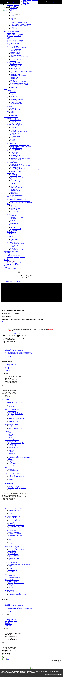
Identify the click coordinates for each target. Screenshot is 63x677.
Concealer (13, 215)
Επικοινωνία (7, 267)
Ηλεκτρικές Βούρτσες (16, 59)
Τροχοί (12, 179)
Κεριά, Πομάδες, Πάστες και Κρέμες (20, 25)
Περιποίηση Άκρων (12, 143)
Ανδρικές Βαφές (14, 95)
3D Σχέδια (13, 192)
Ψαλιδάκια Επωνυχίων (16, 156)
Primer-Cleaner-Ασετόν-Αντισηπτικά (20, 165)
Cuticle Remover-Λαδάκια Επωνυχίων (20, 146)
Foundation (13, 218)
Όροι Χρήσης (8, 356)
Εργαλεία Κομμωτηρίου (10, 44)
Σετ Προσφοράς (8, 252)
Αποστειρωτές (14, 180)
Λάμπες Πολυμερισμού (16, 177)
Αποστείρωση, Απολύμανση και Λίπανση (21, 71)
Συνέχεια (4, 322)
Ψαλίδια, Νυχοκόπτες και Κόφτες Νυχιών (21, 158)
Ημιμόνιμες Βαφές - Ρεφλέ (14, 36)
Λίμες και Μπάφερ (15, 167)
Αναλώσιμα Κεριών (15, 239)
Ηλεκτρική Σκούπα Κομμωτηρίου (19, 84)
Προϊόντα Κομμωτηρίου (13, 62)
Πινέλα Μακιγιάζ (11, 232)
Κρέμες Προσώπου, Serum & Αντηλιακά (21, 202)
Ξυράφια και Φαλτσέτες (16, 103)
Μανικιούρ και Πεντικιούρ (11, 117)
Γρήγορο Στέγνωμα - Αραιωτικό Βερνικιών (21, 123)
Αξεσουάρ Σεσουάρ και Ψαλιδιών (19, 83)
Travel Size (10, 30)
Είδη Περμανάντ (14, 78)
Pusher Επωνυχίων (15, 152)
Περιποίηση (13, 92)
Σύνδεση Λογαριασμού (13, 264)
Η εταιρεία (8, 349)
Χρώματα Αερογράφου (16, 195)
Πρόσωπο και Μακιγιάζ (10, 198)
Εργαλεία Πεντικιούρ (16, 153)
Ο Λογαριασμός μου (9, 261)
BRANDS (6, 260)
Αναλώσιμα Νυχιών (12, 162)
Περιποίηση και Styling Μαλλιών (16, 257)
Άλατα (12, 246)
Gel (11, 21)
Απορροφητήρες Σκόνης (16, 181)
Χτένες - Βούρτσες (15, 109)
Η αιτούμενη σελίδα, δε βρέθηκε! (13, 281)
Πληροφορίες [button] (31, 599)
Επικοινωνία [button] (31, 628)
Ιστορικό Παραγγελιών (11, 366)
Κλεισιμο (47, 674)
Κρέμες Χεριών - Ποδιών (17, 149)
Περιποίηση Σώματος (12, 242)
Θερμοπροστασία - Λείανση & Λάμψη (20, 24)
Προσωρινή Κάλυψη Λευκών (15, 41)
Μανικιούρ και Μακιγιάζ (13, 255)
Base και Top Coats (15, 120)
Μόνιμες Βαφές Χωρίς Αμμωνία (15, 34)
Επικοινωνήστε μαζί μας (11, 358)
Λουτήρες (25, 1)
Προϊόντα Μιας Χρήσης (16, 164)
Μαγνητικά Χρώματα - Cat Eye (18, 131)
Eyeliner (12, 205)
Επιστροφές (8, 370)
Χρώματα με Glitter (15, 130)
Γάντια (12, 80)
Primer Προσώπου (15, 223)
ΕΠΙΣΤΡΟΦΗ (4, 297)
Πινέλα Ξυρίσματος (15, 102)
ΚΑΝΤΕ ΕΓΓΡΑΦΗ (13, 334)
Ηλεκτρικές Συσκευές (13, 46)
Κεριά (12, 237)
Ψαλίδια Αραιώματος (15, 65)
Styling (12, 93)
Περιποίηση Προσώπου (16, 99)
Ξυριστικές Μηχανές (15, 55)
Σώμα (5, 235)
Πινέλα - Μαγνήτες (15, 159)
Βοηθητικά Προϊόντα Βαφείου (15, 40)
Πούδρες (12, 220)
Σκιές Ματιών (14, 211)
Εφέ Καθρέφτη (14, 186)
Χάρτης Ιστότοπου (10, 367)
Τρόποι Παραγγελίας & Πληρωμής (14, 350)
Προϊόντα (13, 108)
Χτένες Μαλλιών (14, 67)
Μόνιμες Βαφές (11, 33)
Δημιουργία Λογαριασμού (14, 263)
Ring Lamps (13, 87)
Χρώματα (13, 121)
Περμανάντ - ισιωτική (13, 43)
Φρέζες (12, 161)
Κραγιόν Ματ (14, 230)
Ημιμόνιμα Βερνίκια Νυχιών (14, 124)
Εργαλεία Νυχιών (11, 151)
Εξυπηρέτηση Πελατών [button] (31, 614)
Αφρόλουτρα (13, 248)
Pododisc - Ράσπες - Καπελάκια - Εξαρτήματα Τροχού (24, 170)
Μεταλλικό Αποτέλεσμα (16, 187)
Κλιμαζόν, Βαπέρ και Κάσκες (16, 476)
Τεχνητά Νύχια (11, 134)
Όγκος (12, 27)
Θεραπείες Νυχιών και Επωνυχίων (19, 145)
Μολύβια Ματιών (15, 209)
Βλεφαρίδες (13, 207)
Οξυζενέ (9, 39)
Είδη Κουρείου (11, 111)
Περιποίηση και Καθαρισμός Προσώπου (17, 199)
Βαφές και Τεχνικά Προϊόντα (11, 31)
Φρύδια (12, 212)
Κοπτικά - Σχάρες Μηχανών (17, 58)
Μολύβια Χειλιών (15, 226)
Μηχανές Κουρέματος (16, 52)
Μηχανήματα (10, 173)
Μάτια (8, 204)
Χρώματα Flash (14, 133)
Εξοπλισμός (10, 196)
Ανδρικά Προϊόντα (12, 254)
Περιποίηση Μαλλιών (14, 403)
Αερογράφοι (13, 174)
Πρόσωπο (9, 214)
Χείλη (8, 224)
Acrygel (12, 139)
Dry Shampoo (14, 28)
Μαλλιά (9, 90)
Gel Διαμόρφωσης (15, 136)
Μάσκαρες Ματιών (15, 208)
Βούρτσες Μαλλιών (15, 68)
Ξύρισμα (9, 97)
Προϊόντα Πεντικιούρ (16, 148)
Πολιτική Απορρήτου (10, 355)
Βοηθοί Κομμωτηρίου (14, 475)
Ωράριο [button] (31, 642)
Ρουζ (11, 221)
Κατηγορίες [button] (31, 505)
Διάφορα (12, 86)
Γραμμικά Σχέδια (15, 190)
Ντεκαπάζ (9, 37)
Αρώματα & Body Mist (16, 249)
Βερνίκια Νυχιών (11, 118)
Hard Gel (12, 140)
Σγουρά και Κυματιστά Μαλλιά (18, 22)
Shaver (12, 105)
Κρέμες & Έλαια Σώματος (17, 243)
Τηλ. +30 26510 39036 (10, 268)
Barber (5, 89)
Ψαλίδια (12, 114)
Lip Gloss (13, 227)
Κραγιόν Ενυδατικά (15, 229)
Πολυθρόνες (26, 3)
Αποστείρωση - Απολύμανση (18, 168)
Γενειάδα (9, 106)
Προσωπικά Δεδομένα (29, 672)
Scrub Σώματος (14, 245)
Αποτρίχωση (10, 236)
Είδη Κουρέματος (15, 74)
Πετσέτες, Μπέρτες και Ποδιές (18, 81)
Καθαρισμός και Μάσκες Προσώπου (20, 201)
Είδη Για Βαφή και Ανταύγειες (18, 75)
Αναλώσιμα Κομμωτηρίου (14, 72)
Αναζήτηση (7, 265)
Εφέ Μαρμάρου (14, 189)
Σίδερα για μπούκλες (15, 49)
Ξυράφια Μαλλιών (15, 69)
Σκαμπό (25, 4)
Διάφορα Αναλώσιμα (15, 171)
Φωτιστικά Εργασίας (15, 176)
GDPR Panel (8, 368)
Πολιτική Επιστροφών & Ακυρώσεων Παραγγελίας (18, 353)
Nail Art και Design (12, 183)
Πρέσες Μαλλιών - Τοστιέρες (18, 47)
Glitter (12, 184)
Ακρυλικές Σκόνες (15, 137)
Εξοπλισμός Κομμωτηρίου (11, 251)
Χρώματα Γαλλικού (15, 128)
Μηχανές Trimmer (15, 53)
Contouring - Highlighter (16, 217)
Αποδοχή (53, 674)
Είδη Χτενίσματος (15, 77)
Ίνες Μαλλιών (14, 96)
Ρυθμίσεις (59, 674)
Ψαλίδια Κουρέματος (16, 64)
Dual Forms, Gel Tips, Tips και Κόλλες (20, 142)
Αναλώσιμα (13, 115)
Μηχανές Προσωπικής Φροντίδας (19, 56)
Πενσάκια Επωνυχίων (16, 155)
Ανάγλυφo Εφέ (14, 193)
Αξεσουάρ (10, 233)
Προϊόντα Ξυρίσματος (16, 100)
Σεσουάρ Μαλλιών (15, 50)
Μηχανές (12, 112)
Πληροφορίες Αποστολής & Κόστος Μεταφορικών (18, 352)
